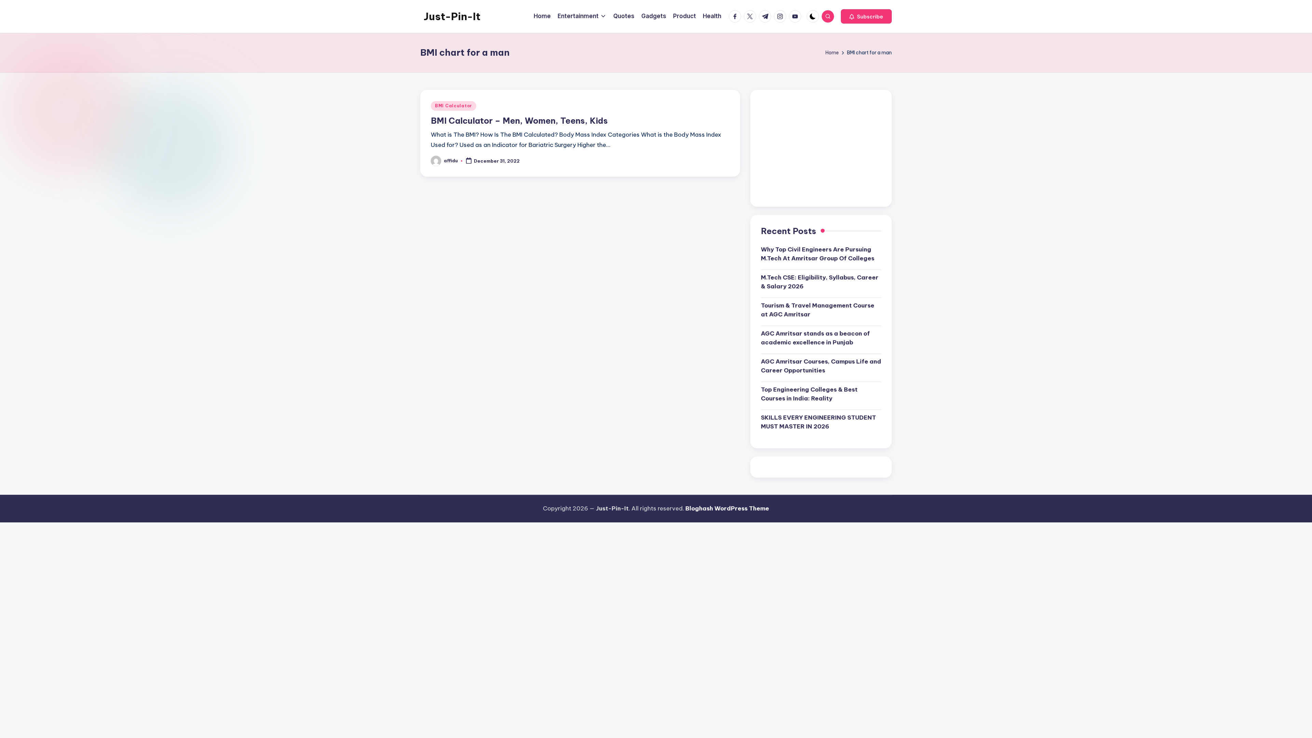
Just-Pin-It (452, 16)
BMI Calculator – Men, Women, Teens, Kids (519, 120)
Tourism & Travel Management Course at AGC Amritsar (817, 310)
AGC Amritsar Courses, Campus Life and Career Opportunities (821, 366)
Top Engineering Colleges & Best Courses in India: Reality (809, 394)
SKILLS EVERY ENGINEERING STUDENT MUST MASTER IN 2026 (818, 422)
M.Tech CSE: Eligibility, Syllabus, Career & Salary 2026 (819, 282)
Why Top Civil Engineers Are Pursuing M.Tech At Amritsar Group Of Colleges (817, 254)
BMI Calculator (453, 105)
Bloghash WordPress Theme (727, 508)
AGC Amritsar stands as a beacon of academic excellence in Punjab (815, 338)
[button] (866, 16)
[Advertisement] (821, 148)
